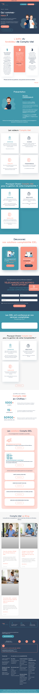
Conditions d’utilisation (30, 691)
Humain (29, 142)
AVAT (29, 675)
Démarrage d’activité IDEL (15, 660)
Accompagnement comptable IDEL (14, 662)
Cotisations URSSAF (23, 668)
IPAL (29, 679)
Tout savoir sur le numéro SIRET (23, 665)
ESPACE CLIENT (14, 0)
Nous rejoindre (13, 671)
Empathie (10, 142)
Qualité (10, 163)
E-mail (21, 298)
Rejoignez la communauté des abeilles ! (11, 648)
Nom (2, 293)
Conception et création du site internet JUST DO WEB (27, 690)
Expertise (10, 197)
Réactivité (29, 197)
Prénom (21, 293)
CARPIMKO (21, 681)
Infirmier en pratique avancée (31, 678)
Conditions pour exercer (32, 663)
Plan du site (12, 674)
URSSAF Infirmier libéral (23, 677)
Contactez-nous (13, 670)
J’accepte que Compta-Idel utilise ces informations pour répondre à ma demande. (15, 303)
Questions (21, 684)
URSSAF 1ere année (31, 662)
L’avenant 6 (30, 671)
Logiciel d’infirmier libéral (23, 667)
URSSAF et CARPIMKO (32, 667)
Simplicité (10, 218)
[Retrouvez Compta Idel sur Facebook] (19, 641)
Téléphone (3, 298)
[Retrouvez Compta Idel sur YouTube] (34, 641)
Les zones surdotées (31, 670)
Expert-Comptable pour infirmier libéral (23, 663)
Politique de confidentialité (15, 675)
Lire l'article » (5, 563)
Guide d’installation (22, 660)
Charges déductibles (23, 680)
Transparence (29, 163)
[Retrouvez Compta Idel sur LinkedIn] (26, 641)
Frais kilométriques (31, 666)
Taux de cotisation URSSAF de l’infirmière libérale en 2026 (9, 553)
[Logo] (5, 4)
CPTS (29, 674)
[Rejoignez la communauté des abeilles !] (3, 646)
